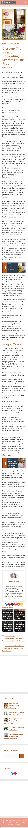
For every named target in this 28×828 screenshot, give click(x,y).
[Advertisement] (14, 674)
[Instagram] (15, 604)
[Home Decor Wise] (8, 2)
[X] (12, 604)
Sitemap (17, 824)
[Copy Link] (21, 604)
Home (4, 43)
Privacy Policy (7, 822)
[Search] (22, 756)
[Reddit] (18, 604)
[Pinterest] (9, 604)
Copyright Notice (21, 820)
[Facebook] (6, 604)
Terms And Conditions (18, 822)
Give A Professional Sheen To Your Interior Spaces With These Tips (13, 640)
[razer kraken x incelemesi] (14, 827)
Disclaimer (11, 824)
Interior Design (13, 43)
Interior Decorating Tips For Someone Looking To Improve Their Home (13, 648)
